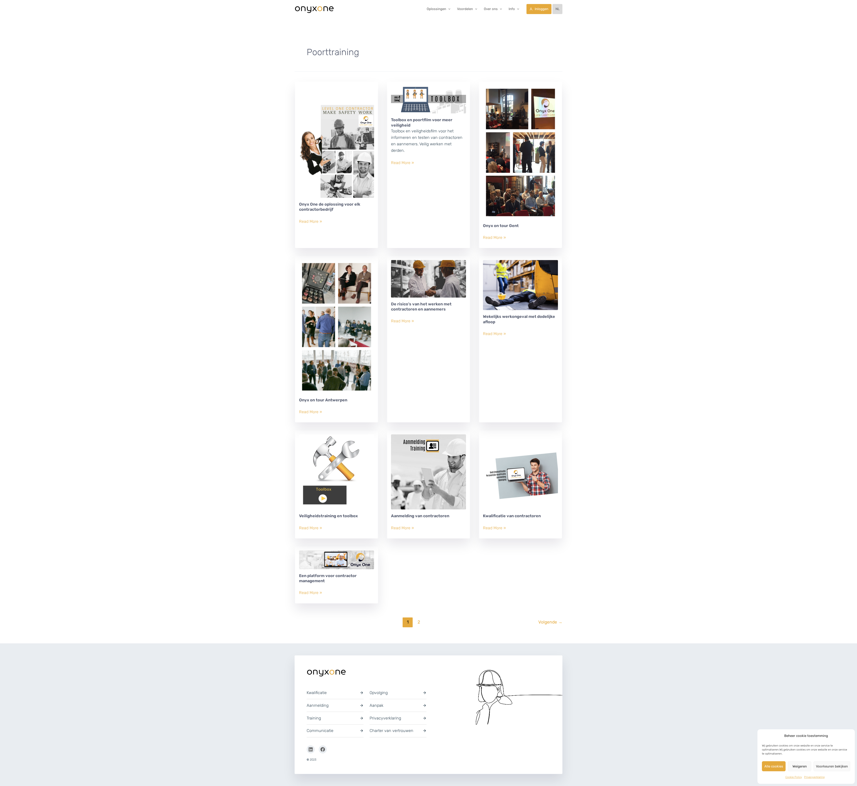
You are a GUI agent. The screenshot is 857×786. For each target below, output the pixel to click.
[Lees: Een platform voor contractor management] (336, 561)
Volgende (550, 622)
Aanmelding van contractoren (420, 515)
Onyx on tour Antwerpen (323, 400)
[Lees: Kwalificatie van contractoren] (520, 473)
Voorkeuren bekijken (832, 766)
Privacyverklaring (814, 777)
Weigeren (800, 766)
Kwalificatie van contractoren (512, 515)
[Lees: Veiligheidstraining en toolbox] (336, 473)
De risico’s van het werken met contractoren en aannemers (421, 307)
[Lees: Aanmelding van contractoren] (428, 473)
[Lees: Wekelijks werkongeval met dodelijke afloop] (520, 286)
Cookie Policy (793, 777)
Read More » (310, 222)
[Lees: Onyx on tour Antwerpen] (336, 328)
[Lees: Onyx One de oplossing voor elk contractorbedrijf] (336, 143)
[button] (448, 9)
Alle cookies (773, 766)
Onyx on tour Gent (501, 225)
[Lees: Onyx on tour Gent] (520, 154)
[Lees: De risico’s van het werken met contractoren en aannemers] (428, 280)
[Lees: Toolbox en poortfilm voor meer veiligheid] (428, 101)
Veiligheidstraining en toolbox (328, 515)
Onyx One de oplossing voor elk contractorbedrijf (329, 207)
